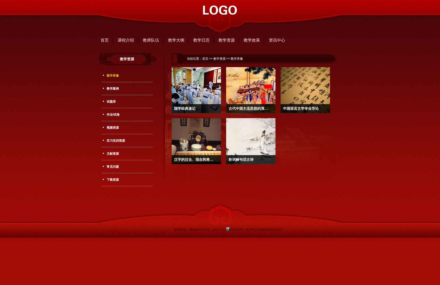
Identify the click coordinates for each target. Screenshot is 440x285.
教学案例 (113, 88)
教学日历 (201, 40)
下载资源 (113, 179)
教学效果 (252, 40)
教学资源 (226, 40)
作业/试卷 (113, 114)
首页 (105, 40)
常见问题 (113, 166)
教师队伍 (151, 40)
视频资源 (113, 127)
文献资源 (113, 153)
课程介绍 (126, 40)
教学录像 (113, 75)
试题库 (111, 101)
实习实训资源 (116, 140)
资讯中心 (277, 40)
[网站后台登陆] (228, 229)
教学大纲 (176, 40)
